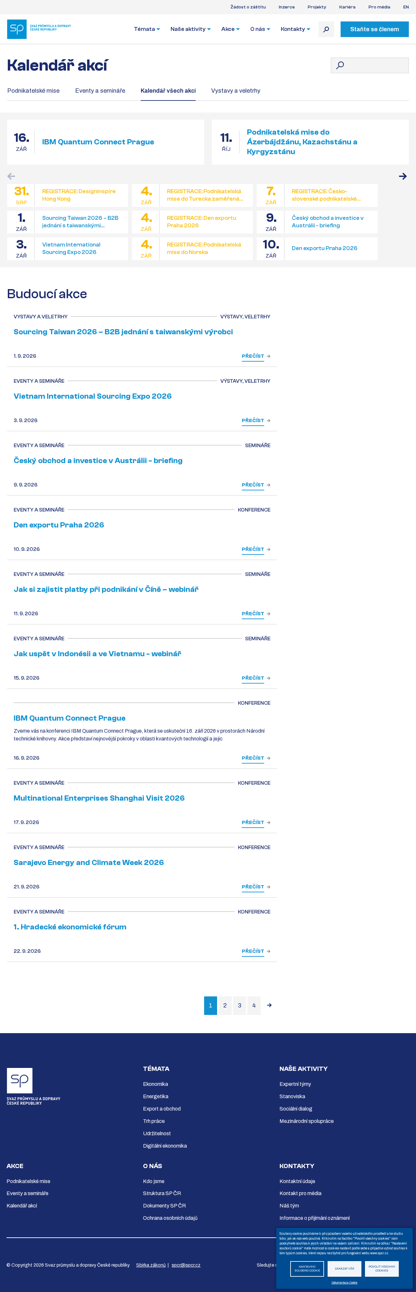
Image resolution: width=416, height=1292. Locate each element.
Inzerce (287, 7)
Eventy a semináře (100, 90)
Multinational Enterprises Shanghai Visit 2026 (99, 798)
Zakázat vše (344, 1268)
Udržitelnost (157, 1133)
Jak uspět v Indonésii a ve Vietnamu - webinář (97, 653)
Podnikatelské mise (33, 90)
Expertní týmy (295, 1084)
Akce (228, 29)
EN (406, 7)
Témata (144, 29)
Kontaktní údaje (297, 1181)
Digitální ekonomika (165, 1146)
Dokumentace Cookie (345, 1282)
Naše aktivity (188, 29)
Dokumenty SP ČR (164, 1205)
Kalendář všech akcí (168, 90)
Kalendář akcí (21, 1205)
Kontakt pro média (300, 1193)
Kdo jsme (153, 1181)
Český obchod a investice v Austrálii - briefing (328, 222)
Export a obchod (162, 1109)
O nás (257, 29)
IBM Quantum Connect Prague (98, 142)
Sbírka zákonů (151, 1265)
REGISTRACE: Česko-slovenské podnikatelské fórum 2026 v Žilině (324, 195)
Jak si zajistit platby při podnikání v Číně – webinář (106, 589)
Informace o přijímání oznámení (315, 1218)
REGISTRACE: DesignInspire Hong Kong (79, 195)
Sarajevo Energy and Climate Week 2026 (89, 862)
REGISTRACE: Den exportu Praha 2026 (201, 222)
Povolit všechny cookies (382, 1268)
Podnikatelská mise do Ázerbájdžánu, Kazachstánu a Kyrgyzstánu (302, 142)
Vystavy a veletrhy (235, 90)
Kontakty (293, 29)
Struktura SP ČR (162, 1193)
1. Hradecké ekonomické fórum (70, 927)
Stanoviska (292, 1096)
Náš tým (289, 1205)
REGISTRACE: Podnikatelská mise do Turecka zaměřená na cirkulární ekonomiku (204, 195)
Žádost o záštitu (248, 7)
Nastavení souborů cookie (307, 1268)
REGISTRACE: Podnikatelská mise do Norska (204, 248)
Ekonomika (155, 1084)
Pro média (379, 7)
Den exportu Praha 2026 (325, 248)
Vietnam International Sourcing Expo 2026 (71, 248)
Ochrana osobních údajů (170, 1218)
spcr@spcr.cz (186, 1265)
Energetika (155, 1096)
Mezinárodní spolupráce (307, 1121)
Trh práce (154, 1121)
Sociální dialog (296, 1109)
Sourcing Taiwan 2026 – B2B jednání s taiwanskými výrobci (80, 222)
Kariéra (347, 7)
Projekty (317, 7)
